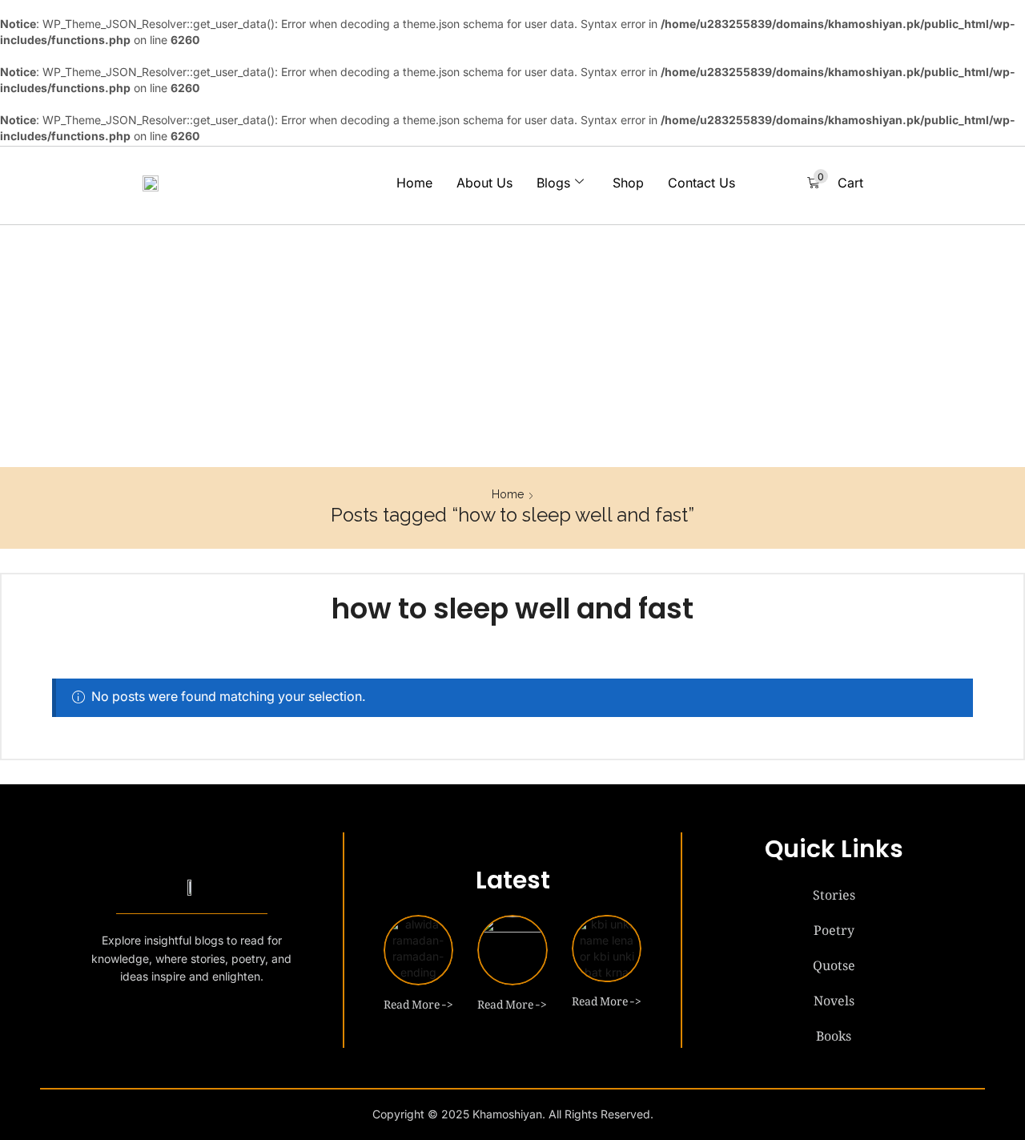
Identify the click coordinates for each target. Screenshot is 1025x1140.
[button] (835, 182)
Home (414, 183)
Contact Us (701, 183)
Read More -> (418, 1001)
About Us (484, 183)
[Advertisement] (512, 347)
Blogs (553, 183)
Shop (628, 183)
